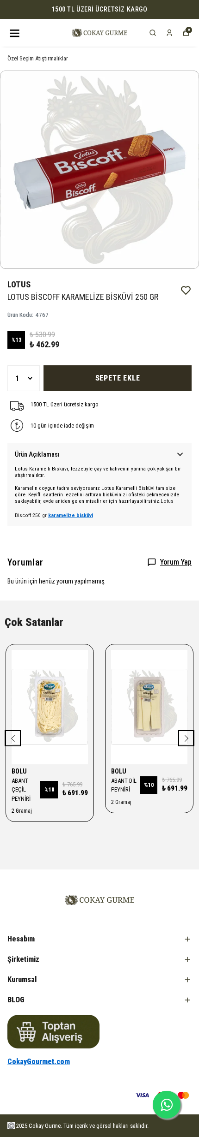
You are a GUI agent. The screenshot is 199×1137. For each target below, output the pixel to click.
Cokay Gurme (45, 1125)
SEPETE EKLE (117, 378)
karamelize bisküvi (70, 515)
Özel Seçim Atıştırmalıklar (37, 58)
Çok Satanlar (34, 622)
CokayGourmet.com (38, 1061)
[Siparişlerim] (169, 32)
